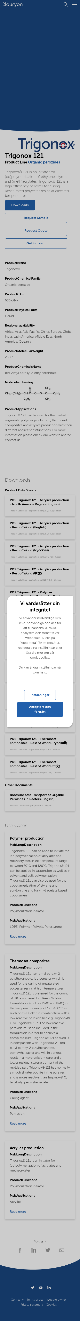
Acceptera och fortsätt (40, 709)
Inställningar (40, 695)
